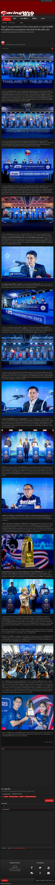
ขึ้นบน (50, 880)
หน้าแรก (6, 18)
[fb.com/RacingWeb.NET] (32, 867)
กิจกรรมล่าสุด (12, 22)
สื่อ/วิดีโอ (34, 18)
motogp (6, 796)
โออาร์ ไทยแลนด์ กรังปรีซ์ (30, 796)
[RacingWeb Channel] (48, 867)
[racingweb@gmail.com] (48, 872)
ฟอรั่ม (14, 18)
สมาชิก (43, 18)
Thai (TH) (4, 880)
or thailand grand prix (14, 796)
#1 (52, 48)
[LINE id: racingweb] (32, 872)
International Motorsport (13, 32)
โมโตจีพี (21, 796)
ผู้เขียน (21, 22)
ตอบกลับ (51, 742)
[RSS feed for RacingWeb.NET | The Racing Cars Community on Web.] (53, 878)
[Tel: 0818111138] (40, 872)
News (24, 32)
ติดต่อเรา (38, 880)
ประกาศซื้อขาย (24, 18)
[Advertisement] (27, 768)
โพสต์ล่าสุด (4, 22)
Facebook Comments (17, 794)
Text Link (15, 865)
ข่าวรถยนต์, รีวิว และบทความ (15, 869)
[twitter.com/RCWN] (40, 867)
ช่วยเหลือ (42, 880)
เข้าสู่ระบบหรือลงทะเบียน (46, 1)
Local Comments (7, 794)
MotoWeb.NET (15, 867)
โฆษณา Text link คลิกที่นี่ (15, 870)
